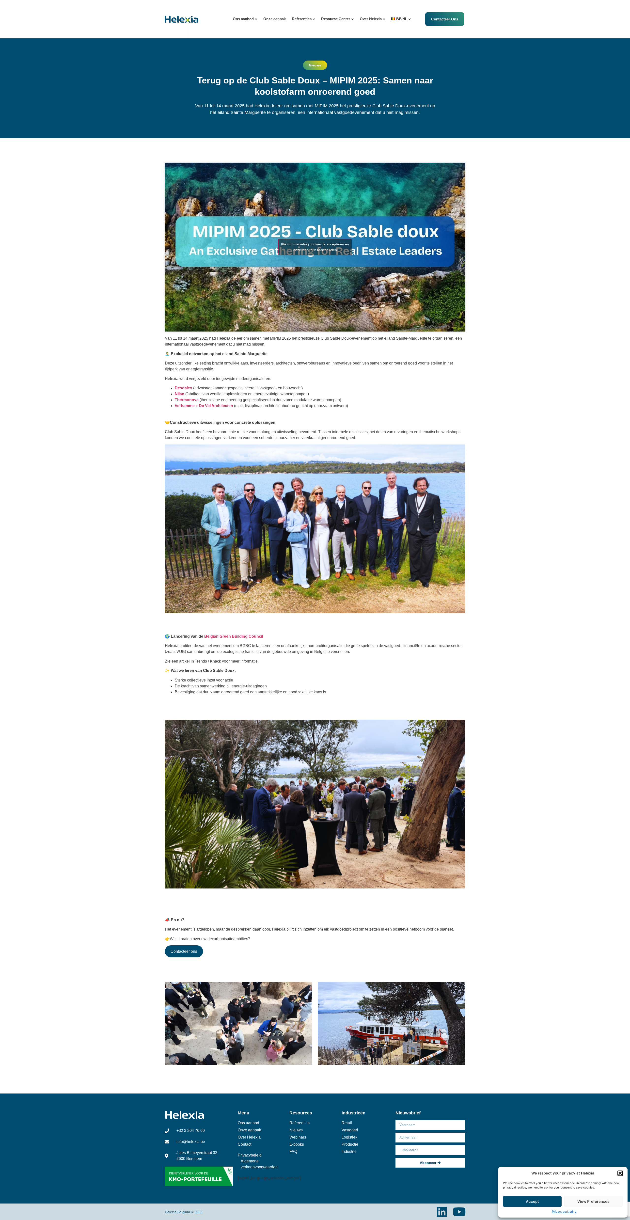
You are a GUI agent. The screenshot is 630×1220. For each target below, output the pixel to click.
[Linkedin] (442, 1212)
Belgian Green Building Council (233, 636)
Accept (532, 1201)
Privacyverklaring (564, 1211)
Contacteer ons (184, 951)
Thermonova (187, 400)
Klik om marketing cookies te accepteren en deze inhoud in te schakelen (315, 247)
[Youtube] (459, 1212)
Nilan (179, 394)
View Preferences (593, 1201)
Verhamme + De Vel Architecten (204, 406)
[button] (620, 1173)
